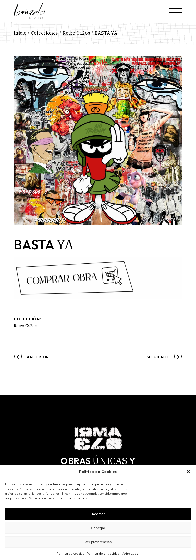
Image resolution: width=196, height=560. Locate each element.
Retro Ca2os (25, 325)
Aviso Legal (131, 553)
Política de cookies (70, 553)
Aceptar (98, 514)
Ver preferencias (98, 542)
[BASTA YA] (98, 140)
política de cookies (73, 498)
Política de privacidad (103, 553)
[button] (188, 471)
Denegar (98, 528)
